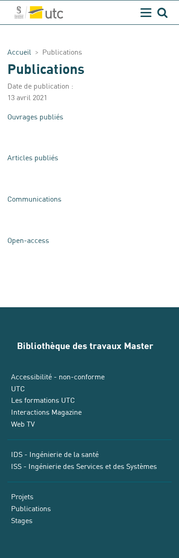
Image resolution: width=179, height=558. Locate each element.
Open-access (28, 241)
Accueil (19, 52)
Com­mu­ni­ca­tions (34, 199)
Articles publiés (32, 158)
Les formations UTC (43, 400)
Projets (22, 497)
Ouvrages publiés (35, 117)
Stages (22, 521)
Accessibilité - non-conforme (58, 377)
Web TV (23, 424)
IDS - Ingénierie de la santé (55, 455)
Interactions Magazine (46, 412)
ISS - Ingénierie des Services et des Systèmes (84, 466)
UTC (18, 389)
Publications (31, 509)
